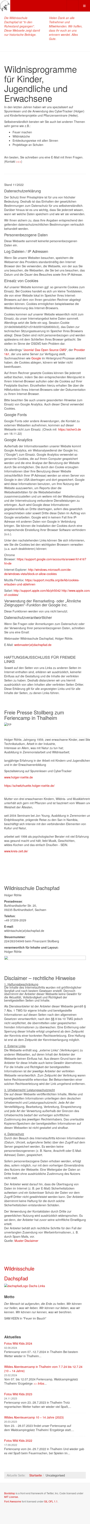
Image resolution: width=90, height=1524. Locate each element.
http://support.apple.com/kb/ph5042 (37, 590)
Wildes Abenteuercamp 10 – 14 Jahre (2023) (34, 1417)
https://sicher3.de (69, 429)
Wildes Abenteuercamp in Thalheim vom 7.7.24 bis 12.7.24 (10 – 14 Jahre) (43, 1369)
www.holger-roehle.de (18, 777)
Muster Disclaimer (26, 1240)
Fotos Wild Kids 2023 (18, 1394)
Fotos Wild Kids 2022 (18, 1440)
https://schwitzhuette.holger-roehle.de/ (29, 785)
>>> (18, 161)
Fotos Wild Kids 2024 (18, 1343)
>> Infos (38, 1383)
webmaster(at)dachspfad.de (32, 645)
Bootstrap (9, 1493)
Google (36, 358)
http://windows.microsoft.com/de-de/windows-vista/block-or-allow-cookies (38, 571)
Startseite (35, 1475)
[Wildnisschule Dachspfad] (5, 6)
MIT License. (11, 1496)
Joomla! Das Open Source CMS (45, 350)
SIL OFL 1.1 (51, 1501)
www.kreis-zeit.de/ (16, 851)
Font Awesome (12, 1501)
